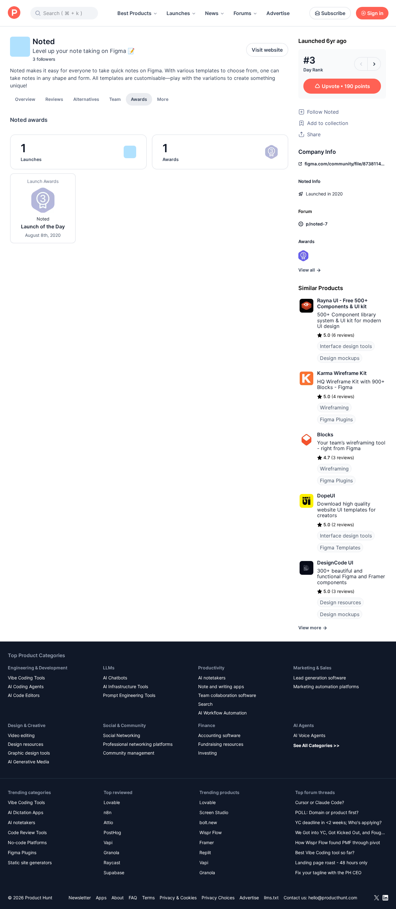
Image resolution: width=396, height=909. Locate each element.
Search (205, 704)
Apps (101, 897)
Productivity (211, 667)
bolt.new (208, 822)
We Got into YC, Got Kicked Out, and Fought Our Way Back (340, 833)
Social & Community (124, 725)
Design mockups (339, 358)
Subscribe (333, 13)
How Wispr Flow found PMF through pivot (337, 842)
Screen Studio (213, 812)
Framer (206, 842)
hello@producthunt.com (332, 897)
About (117, 897)
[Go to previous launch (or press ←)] (361, 64)
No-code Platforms (27, 842)
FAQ (133, 897)
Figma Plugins (336, 419)
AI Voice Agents (309, 735)
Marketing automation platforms (326, 686)
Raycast (112, 862)
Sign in (375, 13)
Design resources (340, 602)
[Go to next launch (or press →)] (374, 64)
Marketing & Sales (312, 667)
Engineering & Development (37, 667)
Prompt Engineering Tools (129, 695)
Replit (205, 852)
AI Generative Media (28, 761)
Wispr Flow (210, 832)
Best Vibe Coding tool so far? (324, 852)
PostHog (112, 832)
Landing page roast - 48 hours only (331, 862)
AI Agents (303, 725)
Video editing (21, 735)
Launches (178, 13)
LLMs (109, 667)
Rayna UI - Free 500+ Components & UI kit (342, 303)
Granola (111, 852)
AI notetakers (211, 677)
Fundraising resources (220, 744)
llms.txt (271, 897)
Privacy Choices (218, 897)
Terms (148, 897)
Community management (128, 753)
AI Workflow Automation (222, 712)
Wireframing (334, 407)
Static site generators (30, 862)
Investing (207, 753)
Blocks (325, 434)
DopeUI (326, 495)
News (212, 13)
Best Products (134, 13)
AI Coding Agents (26, 686)
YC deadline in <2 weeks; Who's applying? (338, 822)
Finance (206, 725)
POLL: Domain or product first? (326, 812)
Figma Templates (340, 547)
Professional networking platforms (137, 744)
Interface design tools (346, 346)
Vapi (108, 842)
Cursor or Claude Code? (319, 802)
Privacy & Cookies (178, 897)
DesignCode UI (335, 562)
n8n (107, 812)
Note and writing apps (221, 686)
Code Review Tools (27, 832)
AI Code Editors (23, 695)
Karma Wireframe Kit (342, 373)
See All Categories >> (316, 745)
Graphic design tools (29, 753)
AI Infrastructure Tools (125, 686)
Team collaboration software (227, 695)
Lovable (112, 802)
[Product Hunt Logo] (14, 13)
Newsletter (80, 897)
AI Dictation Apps (25, 812)
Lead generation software (319, 677)
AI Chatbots (115, 677)
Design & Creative (26, 725)
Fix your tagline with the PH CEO (328, 872)
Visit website (267, 50)
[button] (162, 99)
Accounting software (219, 735)
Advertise (278, 13)
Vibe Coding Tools (26, 677)
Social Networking (121, 735)
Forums (242, 13)
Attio (108, 822)
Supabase (114, 872)
